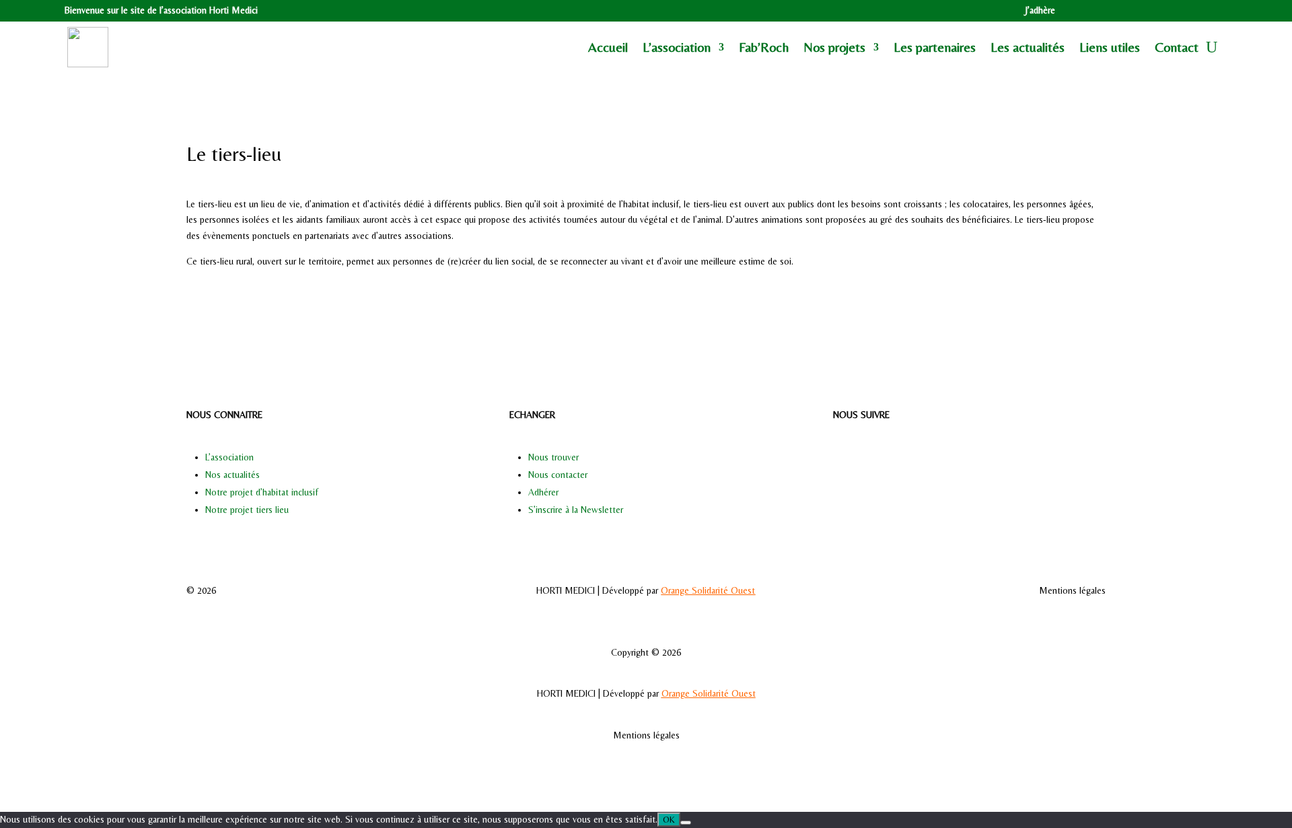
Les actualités (1028, 47)
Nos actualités (232, 474)
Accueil (608, 47)
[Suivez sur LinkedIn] (1198, 11)
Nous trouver (553, 457)
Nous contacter (557, 474)
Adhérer (543, 492)
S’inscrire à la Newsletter (575, 509)
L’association (229, 457)
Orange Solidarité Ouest (708, 590)
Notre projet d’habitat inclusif (261, 492)
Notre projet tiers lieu (247, 509)
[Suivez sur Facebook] (1171, 11)
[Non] (685, 823)
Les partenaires (935, 47)
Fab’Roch (764, 47)
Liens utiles (1109, 47)
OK (669, 820)
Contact (1176, 47)
